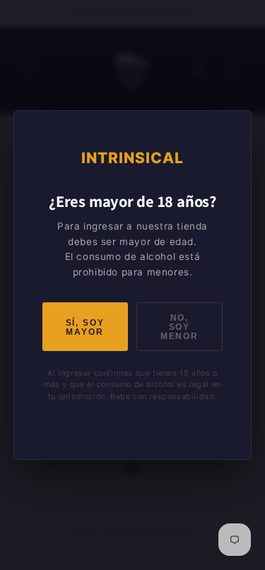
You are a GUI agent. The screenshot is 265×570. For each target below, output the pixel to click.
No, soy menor (179, 326)
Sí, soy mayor (85, 327)
